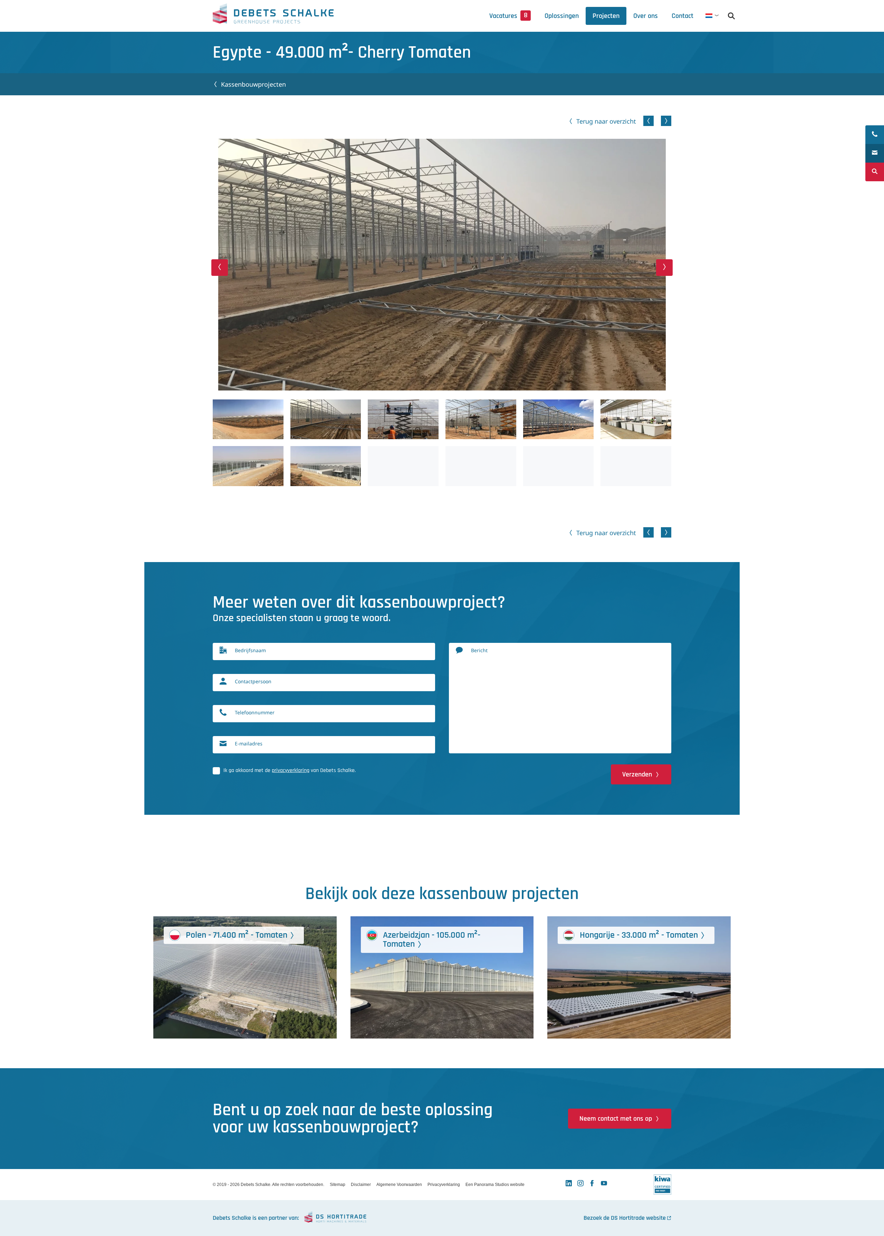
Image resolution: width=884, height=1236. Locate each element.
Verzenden (637, 774)
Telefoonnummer (255, 712)
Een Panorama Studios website (495, 1184)
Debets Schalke (273, 15)
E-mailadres (248, 743)
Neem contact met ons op (615, 1118)
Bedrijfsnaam (250, 650)
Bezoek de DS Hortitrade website (625, 1218)
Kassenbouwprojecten (253, 84)
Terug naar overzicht (606, 121)
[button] (219, 267)
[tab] (645, 16)
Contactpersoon (253, 681)
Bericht (479, 650)
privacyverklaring (290, 770)
